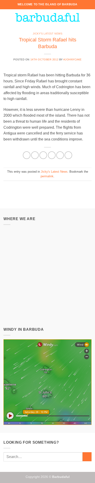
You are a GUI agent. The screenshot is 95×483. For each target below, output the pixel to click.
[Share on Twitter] (43, 155)
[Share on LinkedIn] (68, 155)
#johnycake (72, 59)
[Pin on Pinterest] (60, 155)
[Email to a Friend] (52, 155)
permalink (47, 176)
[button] (6, 17)
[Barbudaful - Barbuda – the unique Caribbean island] (47, 17)
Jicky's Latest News (47, 33)
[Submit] (87, 456)
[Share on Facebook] (35, 155)
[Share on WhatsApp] (26, 155)
